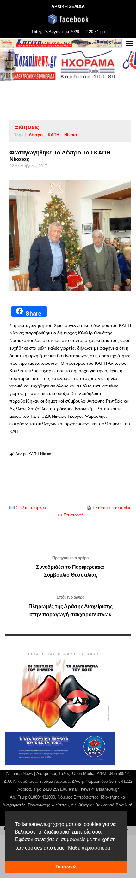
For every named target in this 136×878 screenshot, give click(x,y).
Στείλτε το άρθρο (31, 507)
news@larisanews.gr (100, 789)
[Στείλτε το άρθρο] (12, 507)
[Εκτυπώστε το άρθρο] (88, 507)
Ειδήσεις (26, 127)
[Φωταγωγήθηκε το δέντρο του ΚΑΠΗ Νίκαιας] (70, 235)
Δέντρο (36, 134)
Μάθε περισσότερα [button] (89, 848)
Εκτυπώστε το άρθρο (112, 507)
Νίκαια (70, 134)
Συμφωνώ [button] (66, 866)
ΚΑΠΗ (53, 134)
